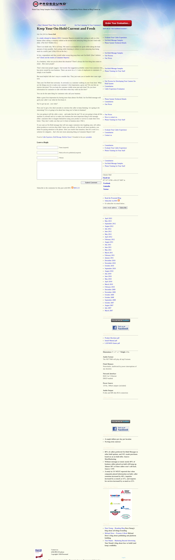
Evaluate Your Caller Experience (116, 37)
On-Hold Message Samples (114, 40)
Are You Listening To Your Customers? (88, 25)
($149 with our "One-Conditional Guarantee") (115, 28)
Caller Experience (47, 137)
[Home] (49, 4)
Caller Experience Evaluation (115, 89)
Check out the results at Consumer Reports (54, 58)
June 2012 (108, 231)
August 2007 (109, 305)
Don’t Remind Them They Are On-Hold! (52, 25)
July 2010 (108, 274)
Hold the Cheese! (67, 137)
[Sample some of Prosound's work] (120, 504)
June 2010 (108, 276)
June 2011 (108, 247)
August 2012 (109, 226)
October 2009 (109, 295)
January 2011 (109, 258)
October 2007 (109, 303)
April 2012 (108, 237)
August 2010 (109, 271)
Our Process (109, 56)
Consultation (109, 86)
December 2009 (110, 289)
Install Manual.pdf (111, 341)
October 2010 (109, 266)
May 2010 (108, 279)
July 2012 (108, 229)
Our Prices (108, 58)
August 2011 (109, 242)
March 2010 (109, 284)
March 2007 (109, 311)
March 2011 (109, 253)
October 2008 (109, 297)
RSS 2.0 (76, 188)
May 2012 (108, 234)
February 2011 (110, 255)
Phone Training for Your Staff (115, 71)
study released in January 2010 (50, 38)
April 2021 (108, 218)
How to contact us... (111, 117)
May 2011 (108, 250)
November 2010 (110, 263)
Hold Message (57, 137)
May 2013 (108, 221)
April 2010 (108, 281)
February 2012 (110, 239)
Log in (123, 557)
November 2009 (110, 292)
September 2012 (110, 224)
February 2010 (110, 287)
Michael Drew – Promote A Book (116, 533)
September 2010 (110, 268)
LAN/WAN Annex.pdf (112, 343)
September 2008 (110, 300)
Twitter (106, 189)
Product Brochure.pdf (112, 338)
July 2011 (108, 245)
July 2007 (108, 308)
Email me (106, 178)
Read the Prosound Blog (113, 198)
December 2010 (110, 260)
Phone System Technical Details (115, 43)
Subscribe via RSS (111, 201)
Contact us (108, 135)
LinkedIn (106, 186)
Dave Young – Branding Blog (115, 528)
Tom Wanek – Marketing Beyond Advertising (120, 541)
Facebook (106, 183)
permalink (89, 137)
